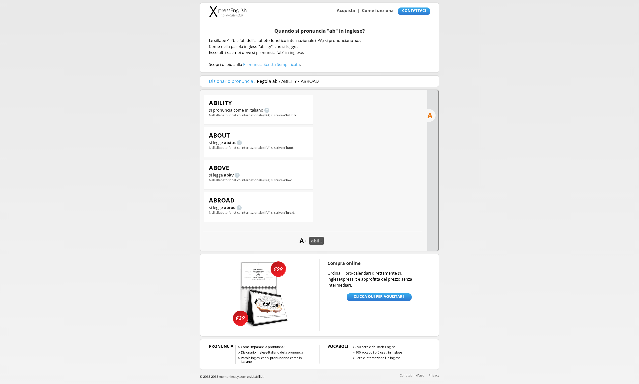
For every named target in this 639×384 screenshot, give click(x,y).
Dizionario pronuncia (231, 81)
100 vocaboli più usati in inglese (378, 352)
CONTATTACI (414, 10)
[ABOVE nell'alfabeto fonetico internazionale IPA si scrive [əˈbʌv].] (237, 175)
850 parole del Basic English (375, 347)
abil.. (316, 241)
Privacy (434, 375)
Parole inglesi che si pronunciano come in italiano (271, 360)
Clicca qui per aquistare (379, 296)
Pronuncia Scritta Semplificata (271, 64)
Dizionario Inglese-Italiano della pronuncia (272, 352)
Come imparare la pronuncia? (263, 347)
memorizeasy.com (232, 376)
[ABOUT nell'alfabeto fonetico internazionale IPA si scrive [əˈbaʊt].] (239, 142)
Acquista (346, 10)
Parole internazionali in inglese (377, 358)
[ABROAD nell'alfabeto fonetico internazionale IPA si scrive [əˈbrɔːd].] (239, 207)
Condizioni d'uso (412, 375)
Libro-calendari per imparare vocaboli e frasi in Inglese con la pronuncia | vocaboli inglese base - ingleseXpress (228, 11)
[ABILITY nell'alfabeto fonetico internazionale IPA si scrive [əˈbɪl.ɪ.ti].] (266, 110)
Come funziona (378, 10)
